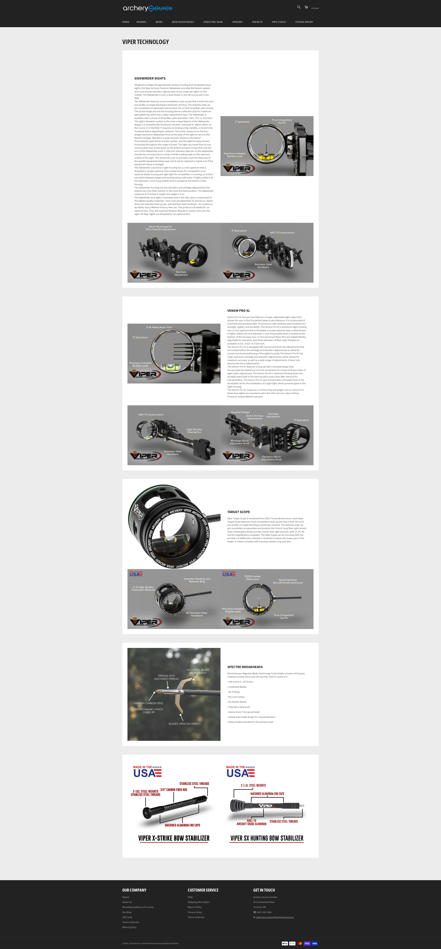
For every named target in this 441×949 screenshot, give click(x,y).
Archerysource (135, 943)
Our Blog (126, 912)
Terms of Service (130, 922)
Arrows (237, 22)
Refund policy (129, 927)
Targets (257, 22)
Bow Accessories (183, 22)
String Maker (304, 22)
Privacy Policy (195, 912)
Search (125, 897)
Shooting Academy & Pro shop (137, 907)
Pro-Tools (279, 22)
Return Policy (195, 907)
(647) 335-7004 (264, 912)
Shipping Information (199, 902)
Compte (315, 8)
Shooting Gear (213, 22)
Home (125, 22)
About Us (127, 902)
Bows (159, 22)
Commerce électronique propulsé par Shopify (160, 943)
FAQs (190, 897)
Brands (142, 22)
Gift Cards (127, 917)
